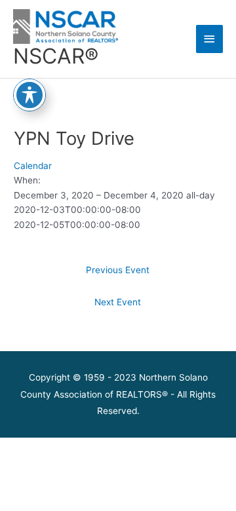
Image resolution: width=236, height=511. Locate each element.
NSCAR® (55, 56)
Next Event (117, 302)
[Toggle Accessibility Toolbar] (29, 95)
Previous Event (117, 270)
